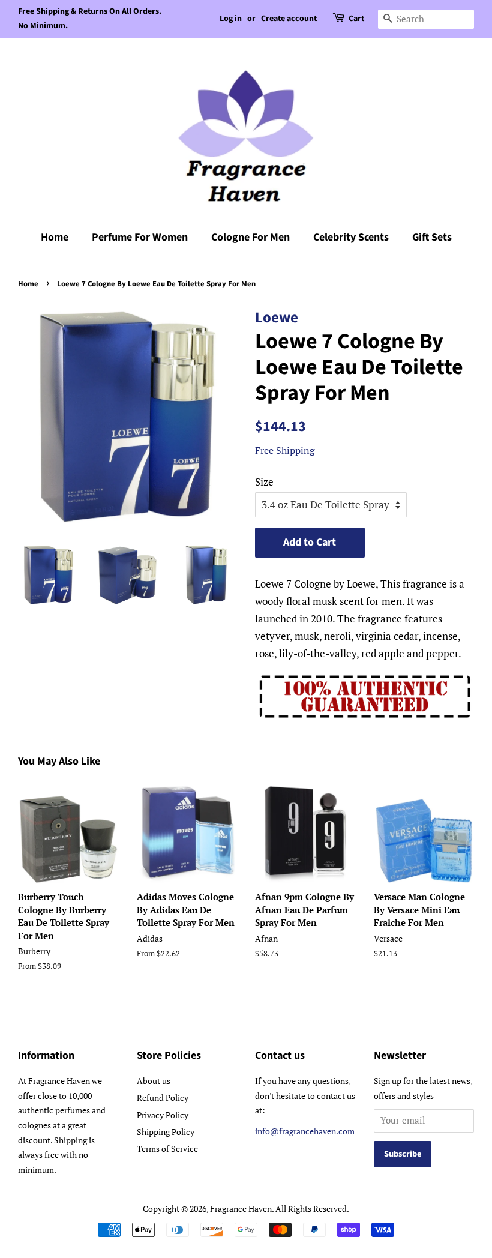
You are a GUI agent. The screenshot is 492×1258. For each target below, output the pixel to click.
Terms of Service (167, 1148)
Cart (356, 19)
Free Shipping (284, 450)
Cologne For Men (250, 237)
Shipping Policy (165, 1131)
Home (54, 237)
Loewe (276, 317)
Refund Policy (162, 1097)
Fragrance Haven (241, 1208)
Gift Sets (432, 237)
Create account (289, 19)
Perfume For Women (140, 237)
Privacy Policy (162, 1115)
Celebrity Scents (351, 237)
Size (264, 482)
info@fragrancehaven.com (305, 1131)
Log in (231, 19)
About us (153, 1080)
